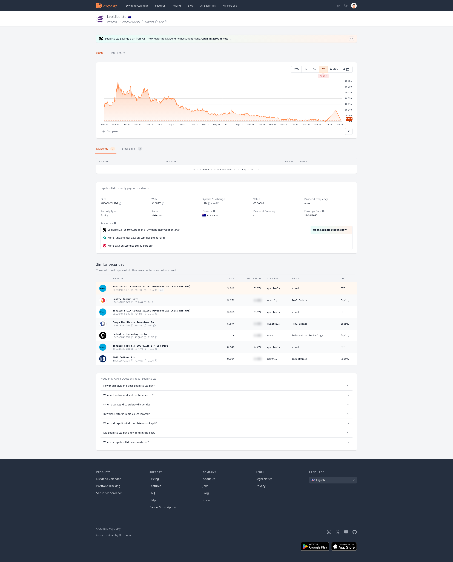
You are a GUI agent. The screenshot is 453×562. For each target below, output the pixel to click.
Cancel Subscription (163, 507)
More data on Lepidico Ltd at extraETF (130, 245)
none (270, 335)
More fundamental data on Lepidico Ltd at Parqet (137, 237)
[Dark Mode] (346, 5)
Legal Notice (264, 479)
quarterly (273, 288)
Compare (112, 131)
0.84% (230, 347)
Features (160, 5)
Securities (208, 5)
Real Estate (299, 300)
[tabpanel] (226, 100)
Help (153, 500)
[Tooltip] (213, 211)
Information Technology (307, 335)
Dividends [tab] (104, 148)
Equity (345, 300)
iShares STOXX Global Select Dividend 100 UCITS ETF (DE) (152, 286)
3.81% (230, 288)
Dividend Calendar (137, 5)
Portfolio (230, 5)
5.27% (230, 300)
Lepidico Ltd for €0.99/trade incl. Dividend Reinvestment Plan (144, 229)
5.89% (230, 323)
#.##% (257, 300)
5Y (323, 70)
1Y (306, 69)
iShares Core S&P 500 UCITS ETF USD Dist (140, 345)
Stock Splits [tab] (131, 148)
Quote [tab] (100, 53)
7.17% (257, 288)
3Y (314, 69)
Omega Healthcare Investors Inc (134, 322)
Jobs (205, 486)
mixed (295, 288)
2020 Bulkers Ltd (124, 357)
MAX (335, 69)
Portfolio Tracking (108, 486)
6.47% (257, 347)
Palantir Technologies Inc (130, 333)
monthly (272, 300)
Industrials (299, 358)
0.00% (230, 358)
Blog (206, 493)
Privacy (260, 486)
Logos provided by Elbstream (113, 535)
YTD (296, 69)
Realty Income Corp (125, 298)
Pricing (177, 5)
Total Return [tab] (118, 53)
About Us (209, 479)
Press (206, 500)
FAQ (152, 493)
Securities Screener (109, 493)
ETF (343, 288)
